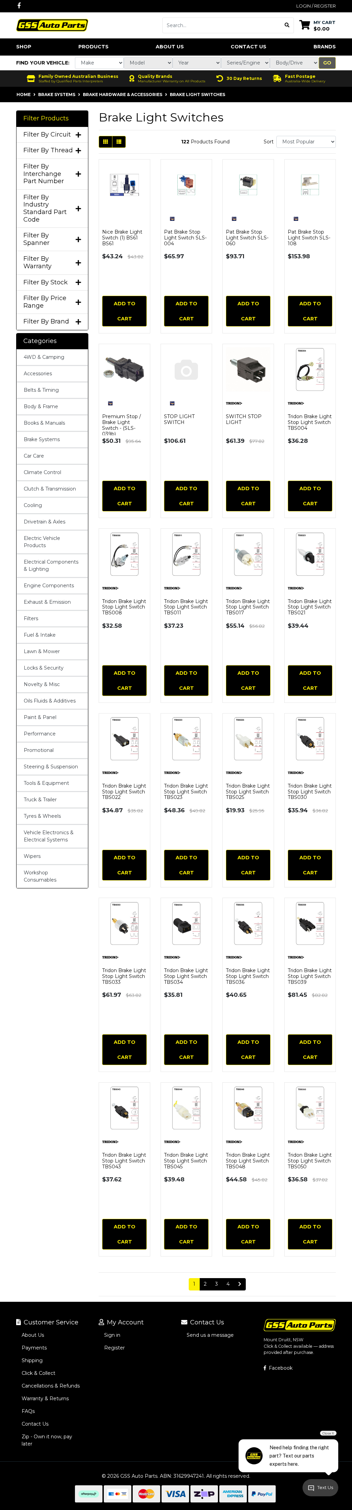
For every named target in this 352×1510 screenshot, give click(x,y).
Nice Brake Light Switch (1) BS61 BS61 (122, 238)
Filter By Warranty (37, 262)
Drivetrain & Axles (44, 522)
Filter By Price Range (44, 302)
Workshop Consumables (40, 876)
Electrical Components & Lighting (51, 565)
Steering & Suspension (51, 767)
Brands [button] (325, 47)
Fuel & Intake (40, 635)
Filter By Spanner (36, 239)
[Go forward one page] (240, 1284)
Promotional (39, 750)
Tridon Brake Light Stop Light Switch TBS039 (310, 976)
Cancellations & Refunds (51, 1386)
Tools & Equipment (46, 783)
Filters (31, 618)
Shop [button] (23, 47)
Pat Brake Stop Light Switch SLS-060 (247, 238)
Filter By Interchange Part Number (43, 174)
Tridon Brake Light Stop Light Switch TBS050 (310, 1161)
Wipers (32, 856)
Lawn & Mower (42, 651)
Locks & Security (44, 668)
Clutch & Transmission (50, 489)
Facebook (280, 1368)
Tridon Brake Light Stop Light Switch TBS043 (124, 1161)
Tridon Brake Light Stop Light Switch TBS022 (124, 792)
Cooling (33, 505)
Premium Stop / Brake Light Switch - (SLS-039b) (121, 425)
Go (327, 63)
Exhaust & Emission (47, 602)
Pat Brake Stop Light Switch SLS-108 (309, 238)
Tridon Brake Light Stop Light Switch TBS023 (186, 792)
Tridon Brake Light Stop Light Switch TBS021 (310, 607)
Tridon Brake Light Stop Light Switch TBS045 (186, 1161)
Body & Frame (41, 406)
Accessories (38, 373)
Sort (269, 142)
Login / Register (316, 6)
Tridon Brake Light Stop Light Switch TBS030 (310, 792)
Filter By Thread (48, 150)
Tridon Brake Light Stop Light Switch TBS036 (248, 976)
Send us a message (210, 1335)
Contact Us (248, 47)
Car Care (34, 456)
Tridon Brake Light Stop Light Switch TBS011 (186, 607)
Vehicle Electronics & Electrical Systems (49, 836)
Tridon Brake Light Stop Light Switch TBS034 (186, 976)
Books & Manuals (44, 423)
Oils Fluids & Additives (50, 701)
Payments (34, 1348)
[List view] (119, 142)
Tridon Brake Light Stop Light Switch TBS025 (248, 792)
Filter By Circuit (47, 134)
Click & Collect (38, 1373)
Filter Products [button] (46, 118)
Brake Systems (42, 439)
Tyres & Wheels (42, 816)
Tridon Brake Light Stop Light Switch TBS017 (248, 607)
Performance (40, 734)
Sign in (112, 1335)
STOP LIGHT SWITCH (179, 419)
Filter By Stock (45, 282)
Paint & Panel (40, 717)
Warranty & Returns (45, 1398)
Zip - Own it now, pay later (47, 1440)
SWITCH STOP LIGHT (244, 419)
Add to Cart (124, 311)
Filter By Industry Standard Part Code (45, 208)
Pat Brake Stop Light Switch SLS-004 (185, 238)
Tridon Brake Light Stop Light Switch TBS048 (248, 1161)
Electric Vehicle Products (42, 541)
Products (93, 47)
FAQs (28, 1411)
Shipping (32, 1360)
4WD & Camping (44, 357)
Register (114, 1348)
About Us (170, 47)
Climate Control (42, 472)
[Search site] (287, 25)
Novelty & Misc (42, 684)
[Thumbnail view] (105, 142)
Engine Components (49, 585)
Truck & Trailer (40, 800)
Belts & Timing (41, 390)
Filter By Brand (46, 321)
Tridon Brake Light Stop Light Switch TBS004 (310, 422)
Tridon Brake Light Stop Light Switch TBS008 (124, 607)
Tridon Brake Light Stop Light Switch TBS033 (124, 976)
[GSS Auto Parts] (52, 25)
